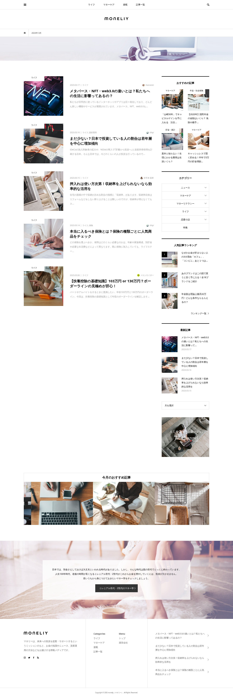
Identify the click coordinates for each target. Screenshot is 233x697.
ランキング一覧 (198, 313)
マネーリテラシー (185, 203)
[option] (55, 503)
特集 (185, 227)
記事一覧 (140, 4)
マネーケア (108, 4)
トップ (122, 638)
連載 (125, 4)
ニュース (185, 187)
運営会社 (123, 642)
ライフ (91, 4)
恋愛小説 (185, 219)
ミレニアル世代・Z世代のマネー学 (116, 588)
